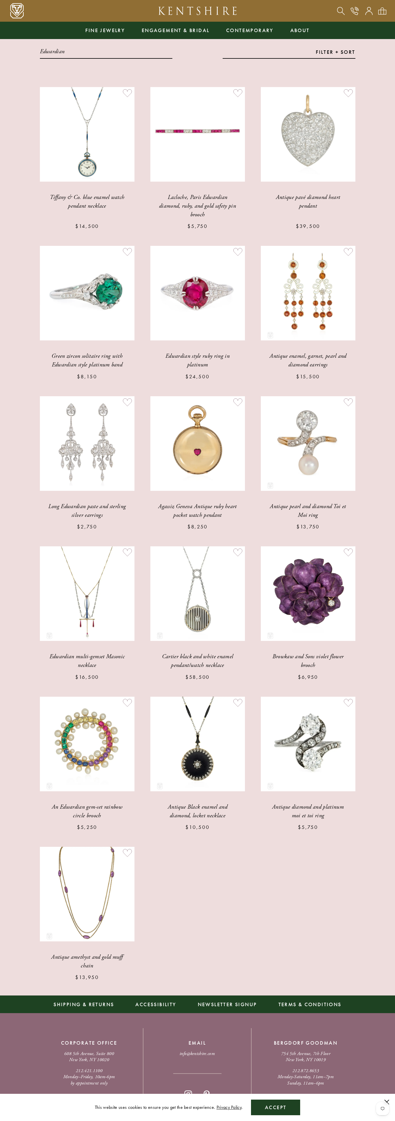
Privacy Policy (229, 1107)
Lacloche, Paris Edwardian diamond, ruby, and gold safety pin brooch (197, 206)
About (300, 30)
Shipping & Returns (83, 1004)
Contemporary (250, 30)
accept (275, 1107)
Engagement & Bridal (176, 30)
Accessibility (155, 1004)
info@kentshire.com (197, 1054)
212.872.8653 (305, 1071)
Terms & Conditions (310, 1004)
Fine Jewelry (105, 30)
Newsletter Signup (227, 1004)
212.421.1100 (89, 1071)
